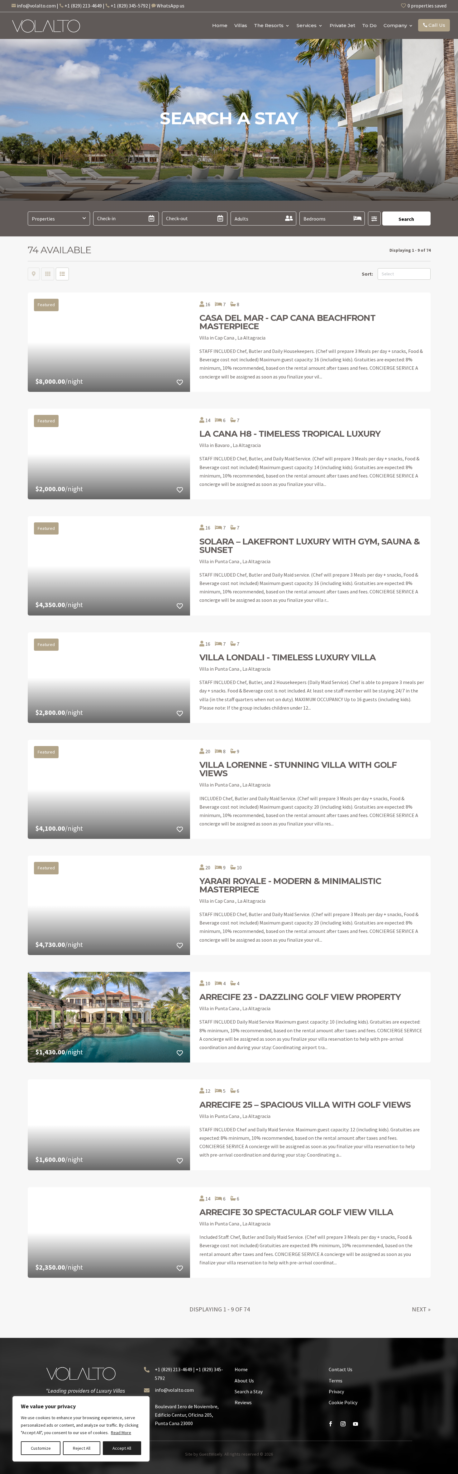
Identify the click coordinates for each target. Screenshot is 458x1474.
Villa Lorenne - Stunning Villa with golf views (298, 769)
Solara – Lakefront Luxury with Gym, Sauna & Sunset (309, 545)
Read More (121, 1432)
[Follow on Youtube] (355, 1424)
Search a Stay (249, 1391)
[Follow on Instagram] (343, 1424)
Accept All (121, 1448)
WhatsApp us (170, 5)
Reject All (81, 1448)
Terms (335, 1380)
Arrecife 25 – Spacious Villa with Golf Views (305, 1105)
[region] (81, 1429)
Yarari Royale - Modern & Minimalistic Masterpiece (290, 885)
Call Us (436, 25)
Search (406, 219)
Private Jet (342, 25)
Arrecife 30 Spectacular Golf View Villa (296, 1212)
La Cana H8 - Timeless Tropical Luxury (289, 434)
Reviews (243, 1402)
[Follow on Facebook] (331, 1424)
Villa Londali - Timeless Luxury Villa (287, 657)
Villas (240, 25)
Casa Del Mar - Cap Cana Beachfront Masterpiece (287, 322)
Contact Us (340, 1369)
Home (219, 25)
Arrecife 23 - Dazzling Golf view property (300, 997)
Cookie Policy (343, 1402)
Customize (41, 1448)
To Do (369, 25)
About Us (244, 1380)
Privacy (336, 1391)
